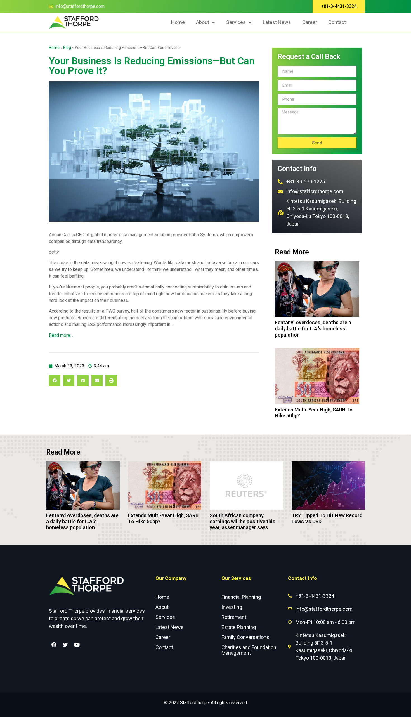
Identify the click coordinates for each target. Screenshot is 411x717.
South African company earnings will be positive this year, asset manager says (242, 521)
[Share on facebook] (54, 380)
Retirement (233, 617)
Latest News (277, 22)
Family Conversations (245, 637)
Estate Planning (238, 627)
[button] (339, 6)
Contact (337, 22)
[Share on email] (97, 380)
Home (178, 22)
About (202, 22)
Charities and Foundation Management (248, 650)
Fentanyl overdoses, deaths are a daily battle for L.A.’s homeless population (313, 328)
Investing (231, 607)
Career (309, 22)
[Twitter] (65, 645)
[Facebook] (54, 645)
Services (236, 22)
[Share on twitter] (69, 380)
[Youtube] (77, 645)
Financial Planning (241, 597)
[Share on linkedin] (83, 380)
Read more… (61, 335)
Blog (67, 47)
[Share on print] (111, 380)
